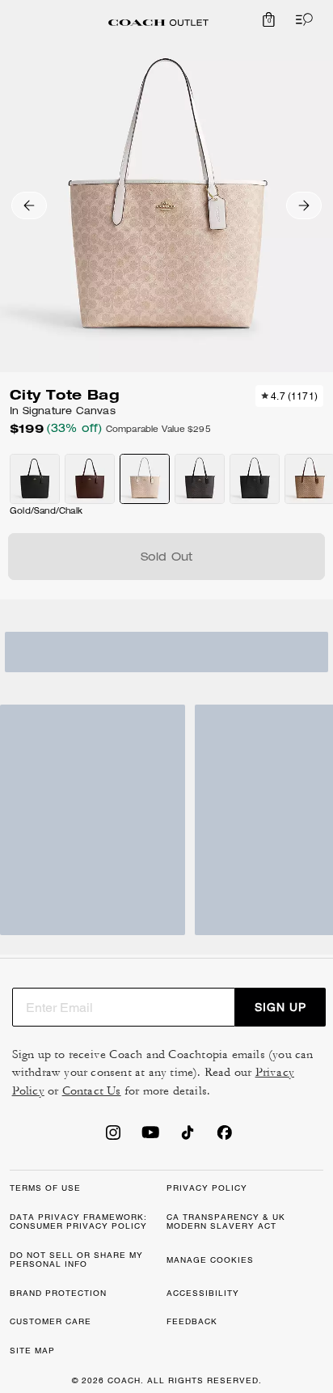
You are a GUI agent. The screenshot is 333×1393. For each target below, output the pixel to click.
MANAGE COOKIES (210, 1260)
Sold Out (167, 558)
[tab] (158, 22)
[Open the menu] (300, 19)
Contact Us (91, 1091)
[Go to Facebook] (224, 1137)
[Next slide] (304, 205)
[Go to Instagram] (113, 1137)
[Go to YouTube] (150, 1137)
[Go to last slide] (29, 205)
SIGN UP (280, 1007)
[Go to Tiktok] (187, 1137)
